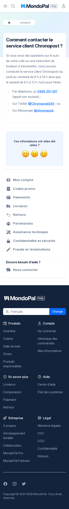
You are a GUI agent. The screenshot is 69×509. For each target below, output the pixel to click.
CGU (41, 441)
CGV (41, 433)
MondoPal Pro (13, 453)
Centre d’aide (47, 384)
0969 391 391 (47, 91)
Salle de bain (12, 346)
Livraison (25, 22)
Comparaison (12, 392)
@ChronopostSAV (41, 104)
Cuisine (8, 339)
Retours (43, 456)
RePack (8, 407)
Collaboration (12, 445)
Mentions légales (49, 426)
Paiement (9, 400)
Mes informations (50, 351)
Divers (7, 354)
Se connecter (47, 331)
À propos (9, 426)
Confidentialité (47, 448)
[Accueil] (9, 22)
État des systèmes (50, 392)
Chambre (9, 331)
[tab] (25, 154)
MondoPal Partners (16, 461)
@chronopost (43, 110)
